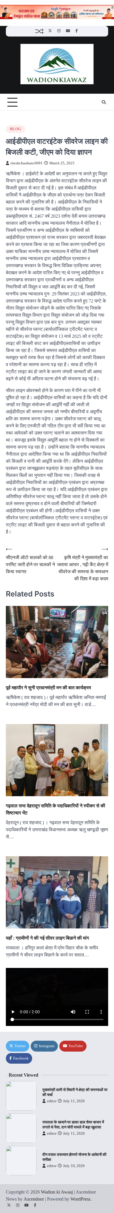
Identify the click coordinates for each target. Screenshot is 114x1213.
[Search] (103, 102)
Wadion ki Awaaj (57, 1191)
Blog (15, 129)
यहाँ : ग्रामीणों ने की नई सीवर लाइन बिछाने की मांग (47, 938)
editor (51, 1101)
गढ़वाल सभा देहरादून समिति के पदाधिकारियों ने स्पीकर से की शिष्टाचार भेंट (55, 809)
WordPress (80, 1199)
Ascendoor (34, 1199)
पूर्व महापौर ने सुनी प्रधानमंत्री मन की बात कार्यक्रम (48, 687)
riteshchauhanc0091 (27, 163)
